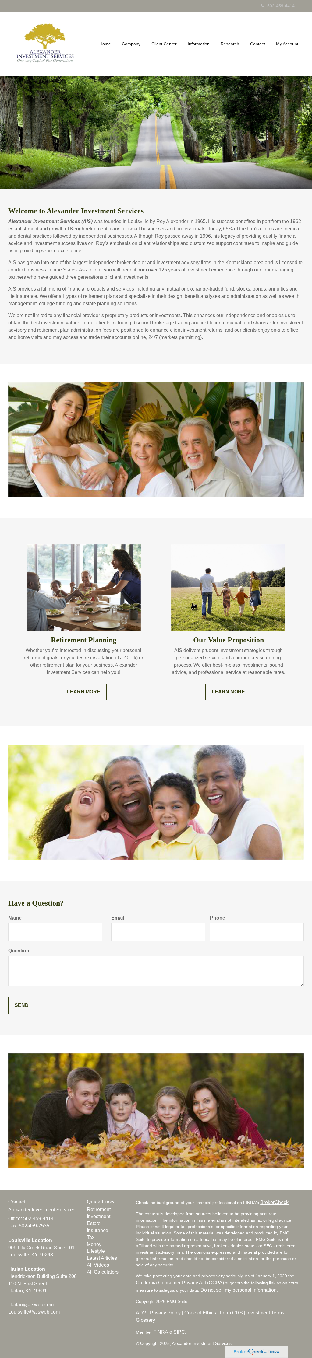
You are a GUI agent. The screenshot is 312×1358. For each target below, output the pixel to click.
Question (18, 950)
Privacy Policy (165, 1312)
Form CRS (231, 1312)
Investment (98, 1216)
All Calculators (103, 1272)
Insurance (97, 1230)
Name (15, 917)
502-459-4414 (281, 5)
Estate (94, 1223)
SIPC (179, 1332)
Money (94, 1244)
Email (117, 917)
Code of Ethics (200, 1312)
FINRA (160, 1332)
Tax (90, 1237)
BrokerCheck (274, 1202)
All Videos (98, 1265)
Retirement (99, 1209)
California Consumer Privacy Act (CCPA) (180, 1282)
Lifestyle (96, 1251)
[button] (131, 43)
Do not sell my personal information (238, 1290)
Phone (217, 917)
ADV (141, 1312)
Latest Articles (102, 1258)
